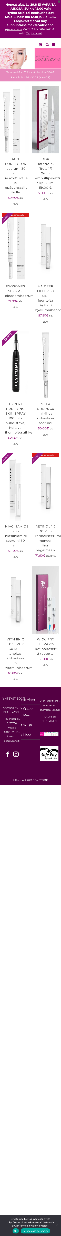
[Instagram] (16, 754)
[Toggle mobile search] (47, 44)
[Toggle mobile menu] (54, 44)
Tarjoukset (34, 33)
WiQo (27, 725)
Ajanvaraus (13, 29)
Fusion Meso (28, 712)
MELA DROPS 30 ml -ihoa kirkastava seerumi (45, 413)
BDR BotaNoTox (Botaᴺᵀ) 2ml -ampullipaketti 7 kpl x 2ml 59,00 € (47, 173)
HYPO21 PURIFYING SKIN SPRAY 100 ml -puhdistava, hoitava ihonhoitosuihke (18, 418)
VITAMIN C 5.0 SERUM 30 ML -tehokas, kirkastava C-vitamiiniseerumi (19, 654)
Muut (27, 734)
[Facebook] (8, 754)
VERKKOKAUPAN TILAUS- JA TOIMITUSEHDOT (50, 705)
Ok (15, 1231)
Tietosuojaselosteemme (35, 1231)
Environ (29, 699)
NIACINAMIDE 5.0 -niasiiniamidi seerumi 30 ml (17, 536)
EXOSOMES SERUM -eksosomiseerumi (20, 291)
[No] (56, 1225)
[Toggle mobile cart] (40, 44)
